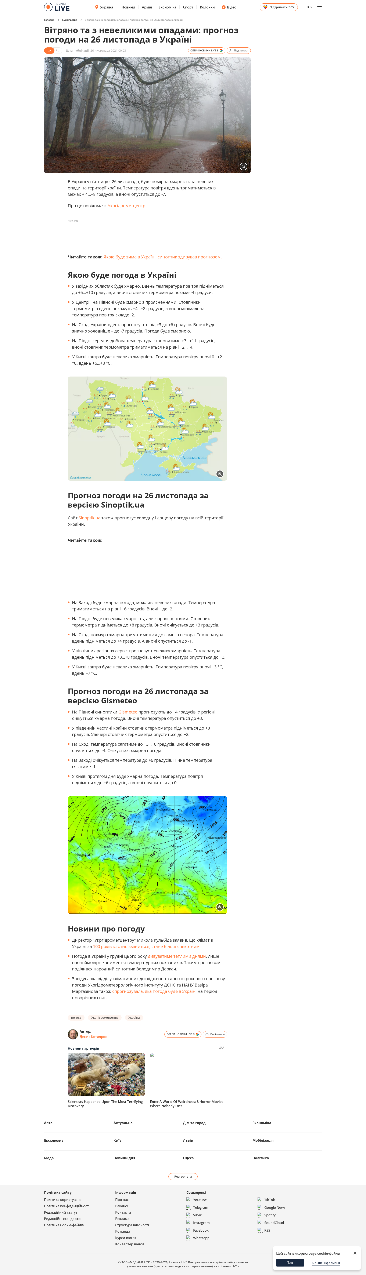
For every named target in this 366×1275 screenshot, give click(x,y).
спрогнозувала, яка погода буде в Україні (154, 991)
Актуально (123, 1122)
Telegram (200, 1207)
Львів (188, 1140)
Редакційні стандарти (62, 1218)
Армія (147, 7)
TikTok (269, 1200)
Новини (128, 7)
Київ (118, 1140)
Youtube (200, 1200)
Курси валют (125, 1237)
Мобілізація (262, 1140)
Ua (307, 7)
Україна (106, 7)
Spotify (270, 1215)
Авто (48, 1122)
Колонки (207, 7)
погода (76, 1018)
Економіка (167, 7)
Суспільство (69, 20)
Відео (231, 7)
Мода (49, 1158)
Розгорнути (183, 1176)
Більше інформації (326, 1263)
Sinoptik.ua (89, 518)
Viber (197, 1215)
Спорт (188, 7)
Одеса (188, 1158)
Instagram (201, 1222)
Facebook (201, 1230)
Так (290, 1262)
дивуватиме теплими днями (177, 956)
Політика (260, 1158)
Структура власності (132, 1225)
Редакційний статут (60, 1212)
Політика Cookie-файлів (64, 1225)
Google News (275, 1207)
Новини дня (124, 1158)
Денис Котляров (93, 1036)
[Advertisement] (145, 233)
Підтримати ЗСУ (282, 7)
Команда (122, 1231)
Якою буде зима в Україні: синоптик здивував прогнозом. (163, 257)
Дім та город (194, 1122)
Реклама (122, 1218)
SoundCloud (274, 1222)
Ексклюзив (54, 1140)
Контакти (123, 1212)
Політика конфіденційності (67, 1206)
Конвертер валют (129, 1244)
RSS (267, 1230)
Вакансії (122, 1206)
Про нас (122, 1199)
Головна (49, 20)
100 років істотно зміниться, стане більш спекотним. (147, 946)
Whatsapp (201, 1238)
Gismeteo (127, 712)
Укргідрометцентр (126, 205)
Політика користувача (63, 1199)
